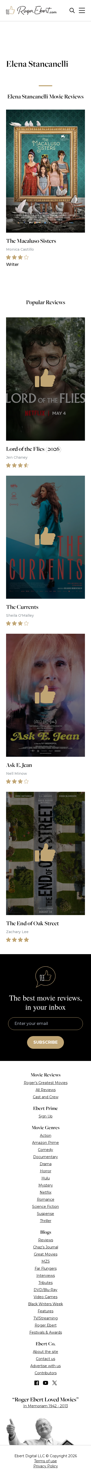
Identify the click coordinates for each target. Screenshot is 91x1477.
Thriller (45, 1220)
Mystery (45, 1185)
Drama (46, 1164)
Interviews (45, 1275)
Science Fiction (45, 1206)
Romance (45, 1199)
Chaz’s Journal (45, 1247)
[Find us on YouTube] (45, 1383)
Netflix (45, 1192)
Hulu (45, 1178)
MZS (45, 1261)
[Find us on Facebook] (36, 1383)
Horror (45, 1171)
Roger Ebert (46, 1325)
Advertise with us (45, 1366)
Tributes (45, 1282)
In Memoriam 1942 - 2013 (45, 1406)
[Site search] (72, 10)
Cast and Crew (45, 1097)
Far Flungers (46, 1268)
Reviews (45, 1240)
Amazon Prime (45, 1142)
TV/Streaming (45, 1318)
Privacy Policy (45, 1466)
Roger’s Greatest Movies (45, 1082)
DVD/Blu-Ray (45, 1289)
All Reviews (46, 1090)
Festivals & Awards (45, 1332)
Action (45, 1135)
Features (45, 1311)
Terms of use (45, 1461)
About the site (45, 1351)
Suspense (45, 1213)
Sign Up (46, 1116)
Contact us (45, 1358)
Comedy (45, 1149)
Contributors (46, 1373)
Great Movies (45, 1254)
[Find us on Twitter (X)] (54, 1383)
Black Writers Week (45, 1304)
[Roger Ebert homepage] (31, 10)
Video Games (45, 1297)
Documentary (45, 1157)
